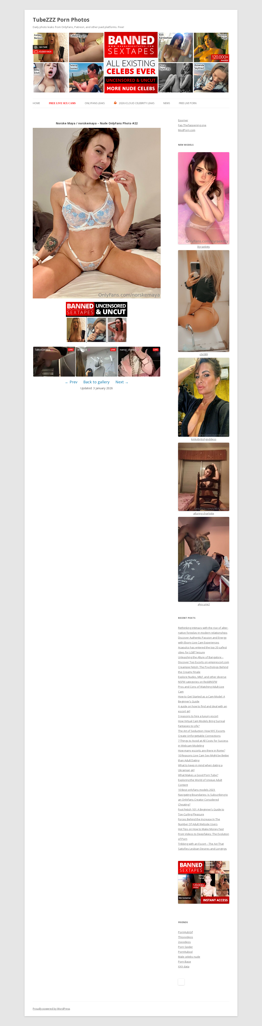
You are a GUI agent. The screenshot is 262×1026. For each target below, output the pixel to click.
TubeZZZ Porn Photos (61, 19)
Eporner (183, 120)
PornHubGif (185, 932)
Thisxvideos (185, 937)
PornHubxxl (185, 952)
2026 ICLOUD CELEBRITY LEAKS (136, 103)
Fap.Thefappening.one (192, 125)
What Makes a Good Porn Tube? (198, 775)
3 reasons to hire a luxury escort (198, 716)
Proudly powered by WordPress (51, 1008)
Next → (122, 381)
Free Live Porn (187, 103)
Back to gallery (96, 381)
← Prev (71, 381)
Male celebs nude (189, 957)
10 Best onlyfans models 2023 (197, 790)
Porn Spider (185, 947)
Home (36, 103)
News (166, 103)
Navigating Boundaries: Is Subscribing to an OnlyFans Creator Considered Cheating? (203, 799)
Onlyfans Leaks (95, 103)
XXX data (183, 966)
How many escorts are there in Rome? (201, 750)
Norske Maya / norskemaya (76, 123)
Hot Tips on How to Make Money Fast (201, 829)
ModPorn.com (186, 130)
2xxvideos (184, 942)
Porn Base (184, 961)
